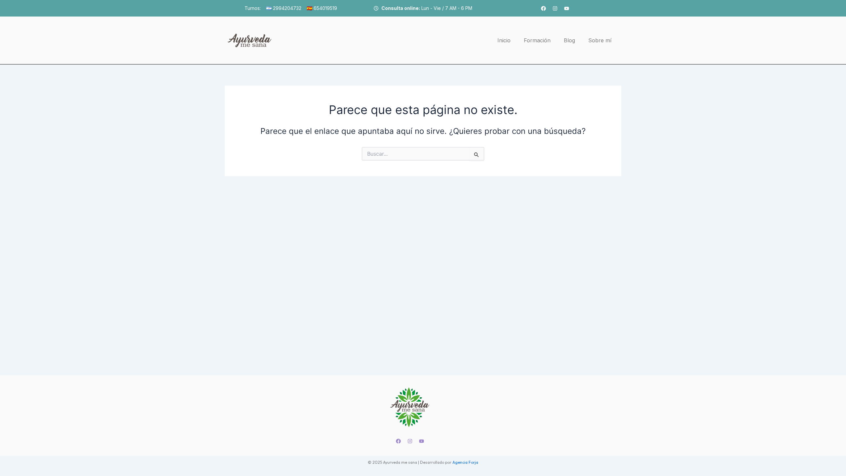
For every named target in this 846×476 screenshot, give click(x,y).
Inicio (504, 40)
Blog (569, 40)
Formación (537, 40)
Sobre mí (599, 40)
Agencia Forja (465, 462)
